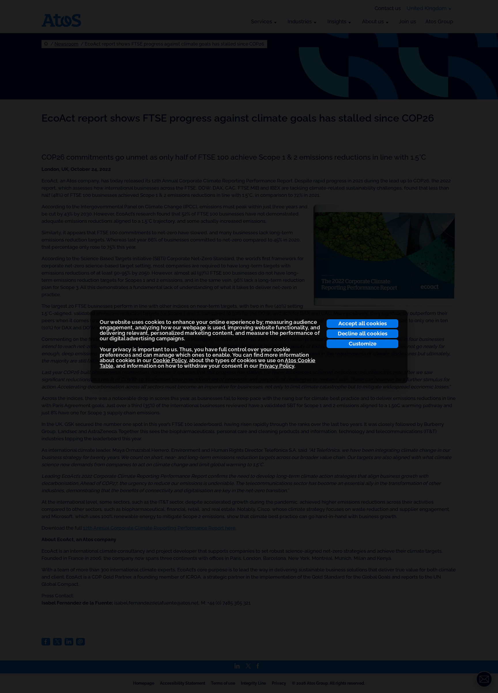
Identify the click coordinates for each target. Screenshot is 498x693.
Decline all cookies (362, 333)
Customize (362, 343)
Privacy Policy (276, 366)
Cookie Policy (170, 360)
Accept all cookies (362, 323)
